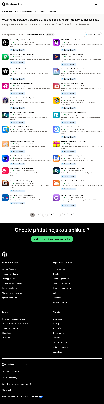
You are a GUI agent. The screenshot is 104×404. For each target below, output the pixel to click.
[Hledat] (96, 4)
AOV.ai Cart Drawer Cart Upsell (72, 168)
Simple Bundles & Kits (69, 98)
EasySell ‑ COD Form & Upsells (21, 127)
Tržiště (56, 274)
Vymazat (50, 34)
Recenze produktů (61, 279)
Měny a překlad (60, 302)
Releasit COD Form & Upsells (72, 156)
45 (65, 215)
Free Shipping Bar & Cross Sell (72, 181)
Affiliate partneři (60, 342)
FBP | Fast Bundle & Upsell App (21, 168)
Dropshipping (59, 269)
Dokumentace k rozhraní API (15, 323)
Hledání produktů (10, 274)
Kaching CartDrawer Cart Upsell (22, 54)
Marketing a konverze (12, 293)
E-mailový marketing (62, 288)
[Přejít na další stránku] (71, 215)
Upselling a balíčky (61, 283)
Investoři (57, 328)
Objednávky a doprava (12, 283)
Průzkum (6, 338)
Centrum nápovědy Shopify (14, 319)
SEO (54, 293)
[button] (26, 45)
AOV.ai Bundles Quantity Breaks (22, 112)
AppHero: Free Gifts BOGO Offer (73, 141)
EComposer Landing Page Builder (73, 112)
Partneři (56, 338)
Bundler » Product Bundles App (21, 195)
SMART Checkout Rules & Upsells (73, 40)
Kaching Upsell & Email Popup (21, 181)
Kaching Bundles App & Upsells (72, 69)
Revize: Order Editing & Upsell (72, 195)
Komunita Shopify (10, 328)
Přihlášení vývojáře (10, 371)
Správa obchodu (9, 298)
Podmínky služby (9, 378)
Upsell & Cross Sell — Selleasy (72, 54)
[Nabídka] (100, 4)
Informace (57, 319)
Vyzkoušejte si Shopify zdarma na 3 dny (52, 239)
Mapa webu (7, 390)
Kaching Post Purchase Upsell (72, 83)
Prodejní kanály (9, 269)
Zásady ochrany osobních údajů (16, 384)
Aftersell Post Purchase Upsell (21, 83)
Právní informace (60, 347)
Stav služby (58, 352)
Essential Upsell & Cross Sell (20, 40)
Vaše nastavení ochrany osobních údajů (20, 396)
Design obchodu (9, 288)
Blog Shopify (7, 333)
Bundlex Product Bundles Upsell (22, 98)
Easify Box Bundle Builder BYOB (22, 141)
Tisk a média (58, 333)
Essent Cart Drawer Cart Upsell (21, 69)
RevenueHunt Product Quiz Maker (73, 127)
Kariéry (56, 323)
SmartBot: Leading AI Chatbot (21, 156)
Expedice (57, 298)
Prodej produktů (9, 279)
